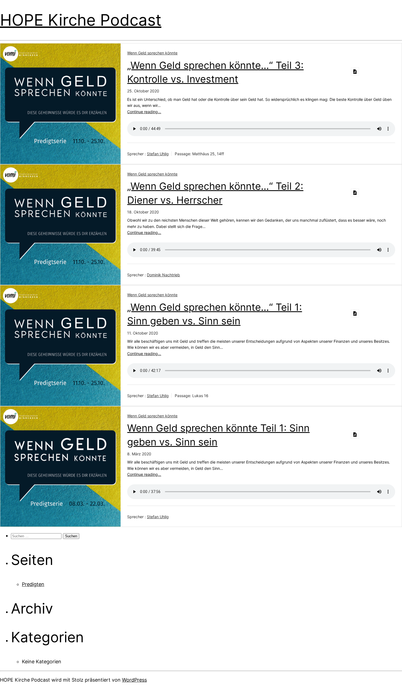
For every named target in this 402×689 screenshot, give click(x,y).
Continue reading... (144, 111)
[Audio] (355, 72)
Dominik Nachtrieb (163, 274)
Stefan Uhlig (158, 153)
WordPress (134, 680)
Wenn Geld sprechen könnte (152, 53)
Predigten (33, 584)
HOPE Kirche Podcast (80, 20)
